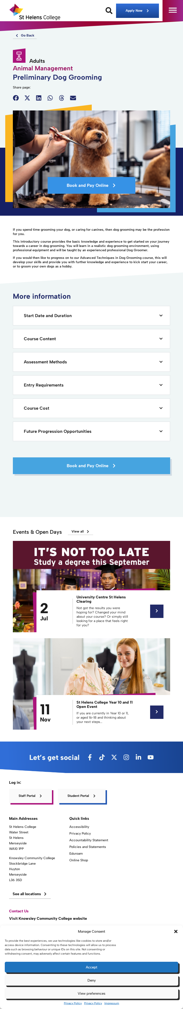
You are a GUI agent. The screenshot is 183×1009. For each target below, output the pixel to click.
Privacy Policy (73, 1003)
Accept (91, 967)
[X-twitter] (114, 757)
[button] (175, 931)
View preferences (91, 993)
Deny (91, 980)
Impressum (111, 1003)
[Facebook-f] (90, 757)
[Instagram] (126, 757)
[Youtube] (150, 757)
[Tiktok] (102, 757)
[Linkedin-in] (138, 757)
